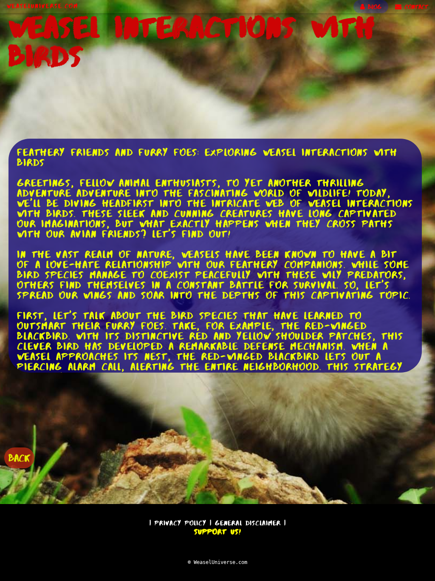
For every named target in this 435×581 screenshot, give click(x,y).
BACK (19, 458)
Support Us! (217, 531)
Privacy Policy (180, 523)
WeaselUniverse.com (42, 6)
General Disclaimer (248, 523)
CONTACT (414, 7)
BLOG (373, 7)
